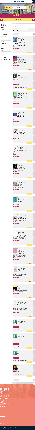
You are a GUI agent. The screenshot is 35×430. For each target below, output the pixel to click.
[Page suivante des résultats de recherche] (15, 23)
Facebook (2, 400)
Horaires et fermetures (4, 409)
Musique (1, 392)
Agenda (1, 391)
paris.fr (1, 427)
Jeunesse (1, 394)
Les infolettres (2, 404)
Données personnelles (7, 421)
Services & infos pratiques (4, 390)
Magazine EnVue (3, 418)
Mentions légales (3, 422)
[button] (33, 1)
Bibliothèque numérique (4, 396)
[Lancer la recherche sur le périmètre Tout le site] (27, 7)
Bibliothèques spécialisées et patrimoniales (10, 427)
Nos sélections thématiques (4, 410)
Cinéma (1, 393)
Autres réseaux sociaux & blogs (5, 403)
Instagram (2, 401)
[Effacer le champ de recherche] (25, 7)
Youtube (1, 402)
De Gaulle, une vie (16, 79)
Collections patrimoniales (4, 395)
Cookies (1, 421)
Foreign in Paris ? (3, 420)
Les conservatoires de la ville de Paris (24, 427)
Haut (34, 384)
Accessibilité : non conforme (4, 428)
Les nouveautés (2, 408)
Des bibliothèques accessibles (5, 419)
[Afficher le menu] (1, 2)
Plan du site (2, 423)
